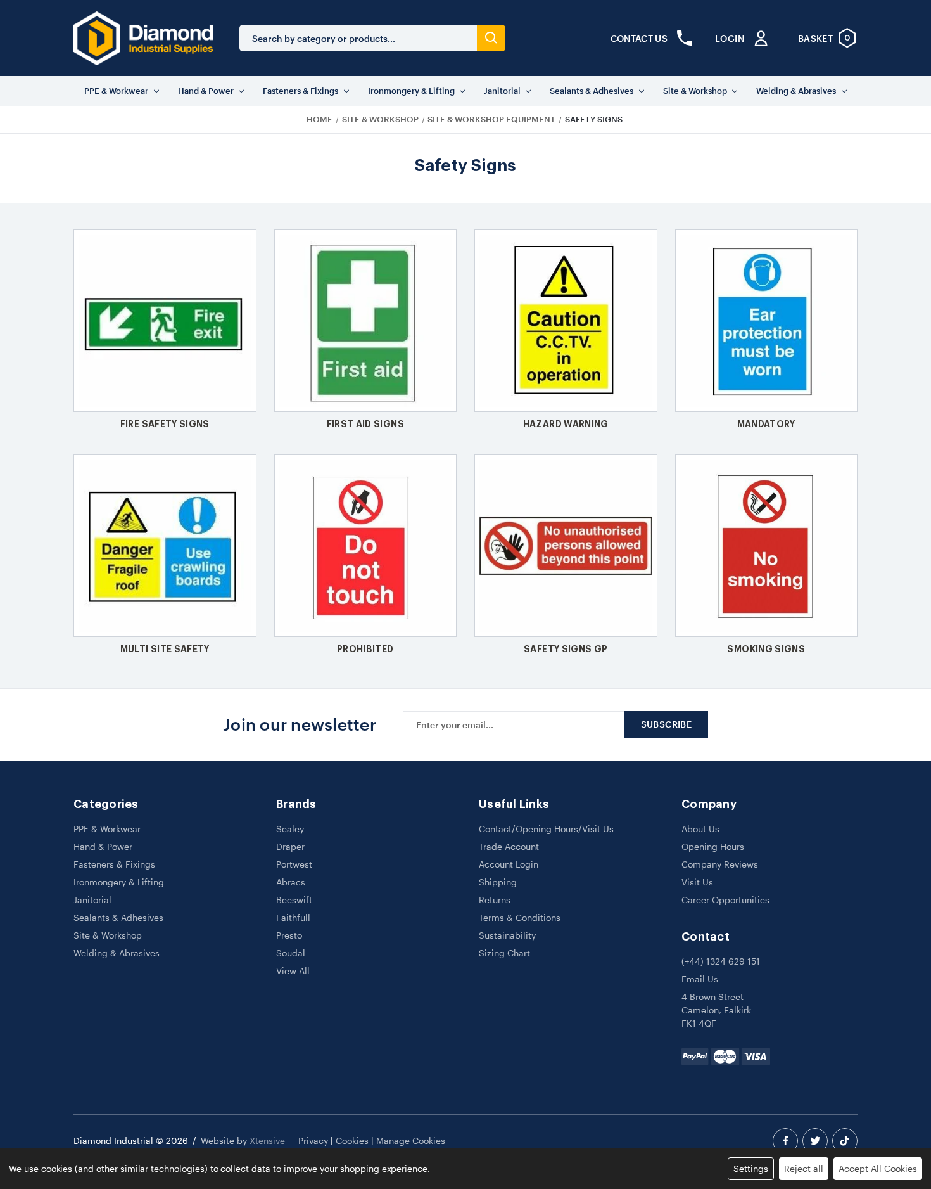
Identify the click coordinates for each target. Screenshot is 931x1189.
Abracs (290, 882)
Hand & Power (206, 91)
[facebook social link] (785, 1141)
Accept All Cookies (878, 1168)
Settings (750, 1168)
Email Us (699, 979)
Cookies (352, 1140)
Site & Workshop (695, 91)
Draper (290, 846)
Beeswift (294, 899)
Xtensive (267, 1140)
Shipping (498, 882)
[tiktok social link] (845, 1141)
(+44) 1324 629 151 (720, 961)
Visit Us (697, 882)
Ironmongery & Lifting (411, 91)
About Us (700, 828)
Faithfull (293, 917)
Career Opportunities (725, 899)
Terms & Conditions (519, 917)
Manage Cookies (410, 1140)
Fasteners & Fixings (300, 91)
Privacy (313, 1140)
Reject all (803, 1168)
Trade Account (509, 846)
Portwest (294, 864)
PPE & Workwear (116, 91)
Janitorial (502, 91)
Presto (289, 935)
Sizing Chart (504, 953)
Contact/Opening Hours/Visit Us (546, 828)
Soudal (290, 953)
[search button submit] (491, 38)
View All (293, 970)
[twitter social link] (815, 1141)
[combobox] (358, 38)
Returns (494, 899)
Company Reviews (719, 864)
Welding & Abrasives (796, 91)
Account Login (508, 864)
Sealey (290, 828)
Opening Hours (712, 846)
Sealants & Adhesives (591, 91)
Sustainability (507, 935)
